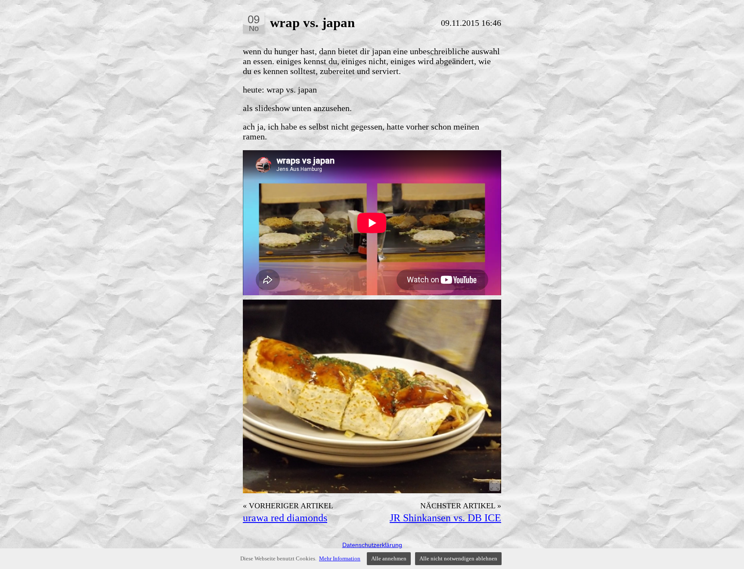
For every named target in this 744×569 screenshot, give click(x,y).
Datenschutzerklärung (372, 544)
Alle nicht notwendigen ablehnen (458, 558)
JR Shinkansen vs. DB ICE (445, 517)
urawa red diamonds (285, 517)
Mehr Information (339, 558)
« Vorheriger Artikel (288, 505)
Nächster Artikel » (460, 505)
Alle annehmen (388, 558)
